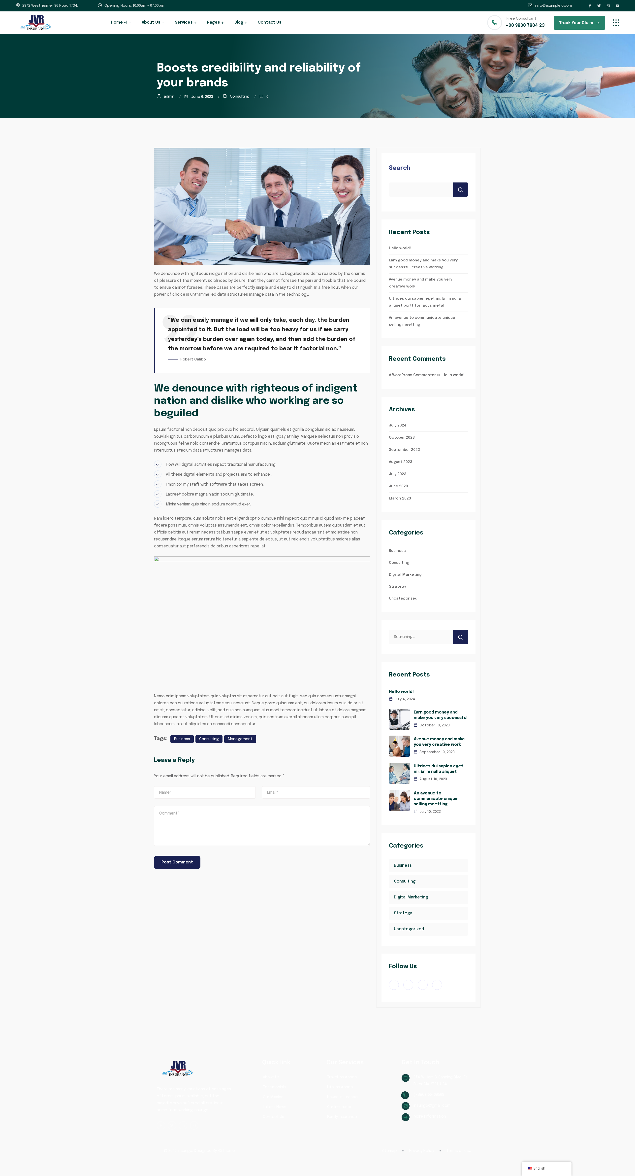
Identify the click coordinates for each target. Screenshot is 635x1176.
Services (184, 22)
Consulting (240, 97)
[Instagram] (608, 5)
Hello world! (400, 248)
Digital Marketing (405, 575)
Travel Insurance (342, 1077)
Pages (213, 22)
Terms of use (458, 1151)
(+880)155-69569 (428, 1095)
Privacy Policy (421, 1151)
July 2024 (398, 426)
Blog (238, 22)
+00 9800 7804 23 (525, 25)
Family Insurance (342, 1117)
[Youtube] (617, 5)
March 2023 (400, 498)
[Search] (460, 637)
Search (400, 168)
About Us (151, 22)
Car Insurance (339, 1107)
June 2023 (398, 486)
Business (182, 739)
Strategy (397, 587)
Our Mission (273, 1097)
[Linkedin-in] (183, 1125)
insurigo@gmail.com (431, 1106)
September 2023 (404, 450)
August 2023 (400, 462)
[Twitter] (599, 5)
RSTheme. (227, 1151)
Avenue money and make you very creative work (439, 742)
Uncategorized (403, 599)
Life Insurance (340, 1087)
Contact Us (270, 22)
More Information (429, 1116)
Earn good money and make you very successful (441, 715)
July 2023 (397, 474)
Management (240, 739)
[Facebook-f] (589, 5)
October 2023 (402, 438)
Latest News (274, 1107)
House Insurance (342, 1097)
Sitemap (389, 1151)
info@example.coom (553, 6)
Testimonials (274, 1087)
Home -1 (119, 22)
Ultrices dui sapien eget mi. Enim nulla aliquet (438, 769)
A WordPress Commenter (412, 375)
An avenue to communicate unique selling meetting (436, 798)
